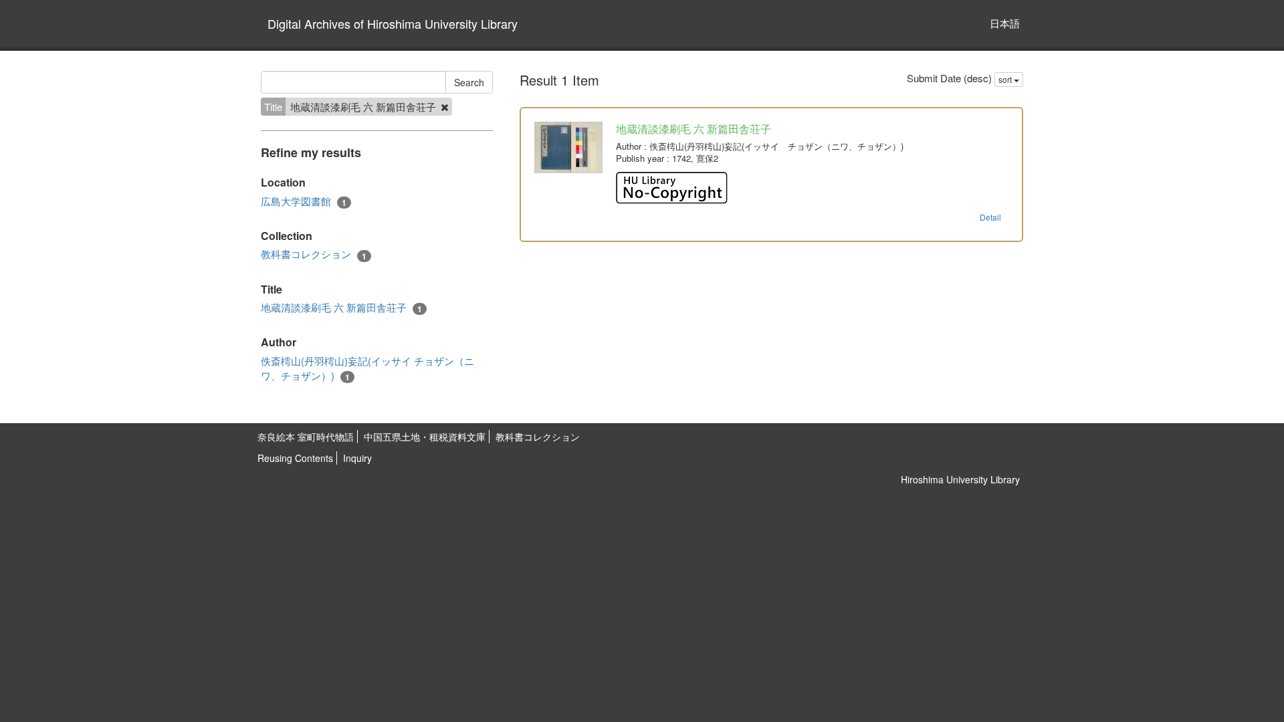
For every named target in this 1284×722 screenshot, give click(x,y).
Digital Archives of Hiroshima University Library (393, 23)
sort (1006, 79)
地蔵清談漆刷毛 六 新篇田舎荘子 (341, 307)
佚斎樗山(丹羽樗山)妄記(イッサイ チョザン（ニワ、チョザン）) (367, 368)
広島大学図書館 (303, 201)
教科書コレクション (313, 254)
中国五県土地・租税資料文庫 (425, 436)
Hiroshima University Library (960, 479)
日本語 (1005, 23)
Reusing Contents (295, 458)
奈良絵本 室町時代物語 (305, 436)
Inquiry (357, 458)
